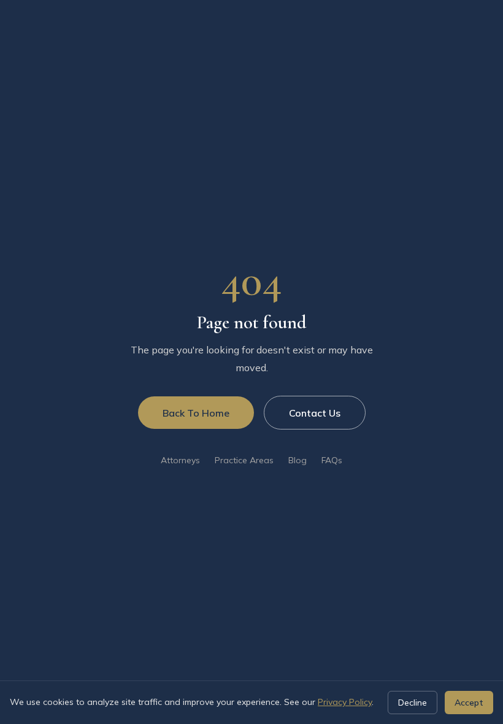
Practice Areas (244, 460)
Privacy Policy (345, 701)
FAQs (331, 460)
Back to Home (196, 413)
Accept (469, 702)
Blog (297, 460)
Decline (412, 702)
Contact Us (314, 413)
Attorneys (180, 460)
